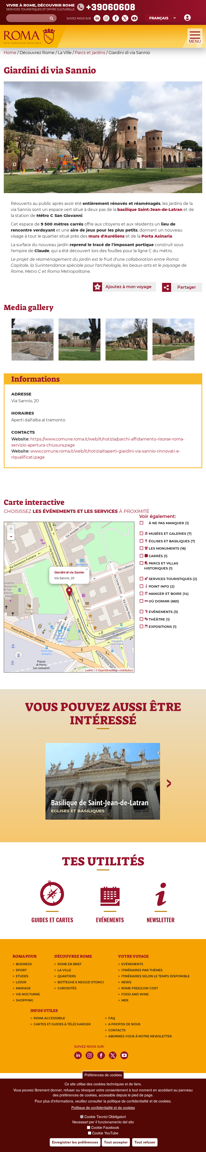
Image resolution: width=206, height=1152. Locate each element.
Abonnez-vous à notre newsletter (140, 1036)
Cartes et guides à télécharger (62, 1024)
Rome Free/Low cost (139, 988)
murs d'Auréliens (106, 236)
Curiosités (67, 988)
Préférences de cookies (103, 1074)
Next (168, 800)
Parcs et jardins (90, 52)
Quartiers (67, 976)
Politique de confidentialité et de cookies (103, 1107)
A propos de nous (124, 1024)
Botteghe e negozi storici (81, 982)
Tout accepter (116, 1142)
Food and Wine (135, 994)
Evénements (132, 964)
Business (24, 964)
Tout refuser (144, 1142)
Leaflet (89, 670)
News (126, 982)
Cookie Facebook (105, 1127)
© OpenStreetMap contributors (114, 670)
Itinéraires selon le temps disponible (155, 976)
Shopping (24, 1000)
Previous (38, 800)
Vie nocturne (28, 994)
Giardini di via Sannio (69, 572)
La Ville (64, 970)
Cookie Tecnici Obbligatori (105, 1116)
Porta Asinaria (156, 236)
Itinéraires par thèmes (142, 970)
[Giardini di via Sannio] (33, 340)
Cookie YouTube (105, 1132)
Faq (111, 1018)
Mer (124, 1000)
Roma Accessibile (49, 1018)
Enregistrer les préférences (75, 1142)
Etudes (22, 976)
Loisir (21, 982)
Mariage (23, 988)
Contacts (117, 1030)
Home (10, 52)
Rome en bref (70, 964)
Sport (21, 970)
